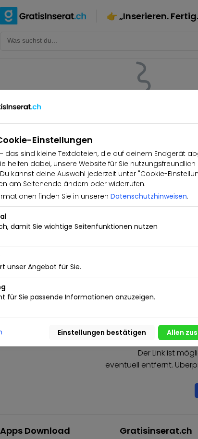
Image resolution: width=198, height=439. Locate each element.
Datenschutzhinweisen (149, 196)
